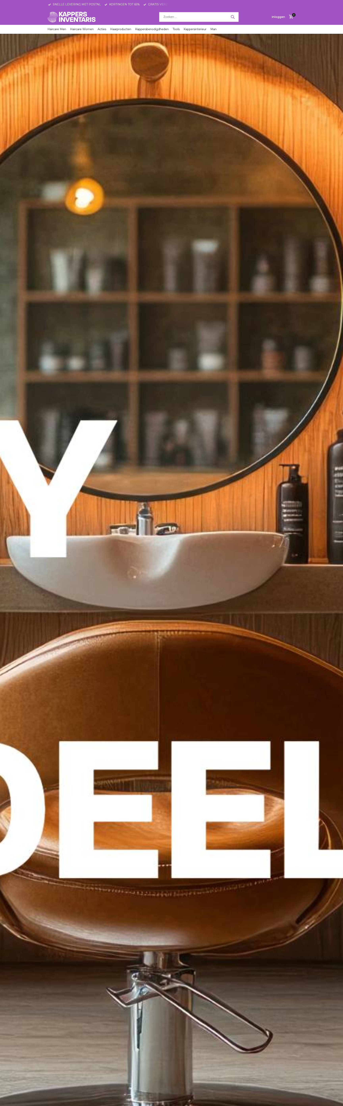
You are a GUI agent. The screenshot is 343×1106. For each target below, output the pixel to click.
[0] (290, 16)
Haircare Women (82, 29)
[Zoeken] (233, 17)
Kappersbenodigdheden (152, 29)
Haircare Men (56, 29)
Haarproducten (120, 29)
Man (213, 29)
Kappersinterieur (195, 29)
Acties (102, 29)
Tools (176, 29)
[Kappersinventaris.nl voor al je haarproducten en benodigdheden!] (72, 17)
